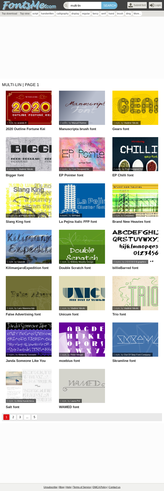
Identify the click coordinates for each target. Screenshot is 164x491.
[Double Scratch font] (82, 247)
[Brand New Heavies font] (135, 200)
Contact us (114, 487)
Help (68, 487)
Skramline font (124, 361)
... (27, 417)
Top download (9, 13)
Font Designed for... (81, 169)
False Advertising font (23, 314)
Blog (61, 487)
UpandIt (21, 262)
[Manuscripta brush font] (82, 108)
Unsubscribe (50, 487)
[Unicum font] (82, 293)
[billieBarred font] (135, 247)
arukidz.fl (21, 123)
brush (120, 13)
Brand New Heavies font (131, 222)
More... (137, 13)
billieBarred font (125, 268)
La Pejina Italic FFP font (78, 222)
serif (103, 13)
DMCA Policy (100, 487)
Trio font (119, 314)
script (35, 13)
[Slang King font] (29, 200)
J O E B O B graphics (135, 262)
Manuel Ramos (79, 123)
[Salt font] (29, 386)
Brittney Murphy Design (82, 262)
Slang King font (18, 222)
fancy (95, 13)
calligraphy (63, 13)
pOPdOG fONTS (27, 215)
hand (111, 13)
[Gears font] (135, 108)
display (75, 13)
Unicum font (69, 314)
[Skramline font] (135, 339)
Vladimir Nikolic (131, 123)
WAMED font (69, 407)
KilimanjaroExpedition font (27, 268)
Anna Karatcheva (25, 401)
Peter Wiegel (77, 354)
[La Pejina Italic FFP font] (82, 200)
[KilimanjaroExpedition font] (29, 247)
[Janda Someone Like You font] (29, 339)
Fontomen (129, 215)
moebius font (69, 361)
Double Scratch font (75, 268)
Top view (25, 13)
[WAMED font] (82, 386)
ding (128, 13)
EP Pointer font (71, 175)
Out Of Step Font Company (137, 354)
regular (86, 13)
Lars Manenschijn (26, 308)
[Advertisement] (82, 49)
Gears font (120, 129)
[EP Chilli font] (135, 154)
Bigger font (15, 175)
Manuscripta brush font (77, 129)
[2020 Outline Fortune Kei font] (29, 108)
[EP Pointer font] (82, 154)
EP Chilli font (123, 175)
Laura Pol (75, 401)
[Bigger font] (29, 154)
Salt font (12, 407)
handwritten (47, 13)
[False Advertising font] (29, 293)
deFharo (76, 215)
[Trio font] (135, 293)
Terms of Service (82, 487)
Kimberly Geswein (27, 354)
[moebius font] (82, 339)
